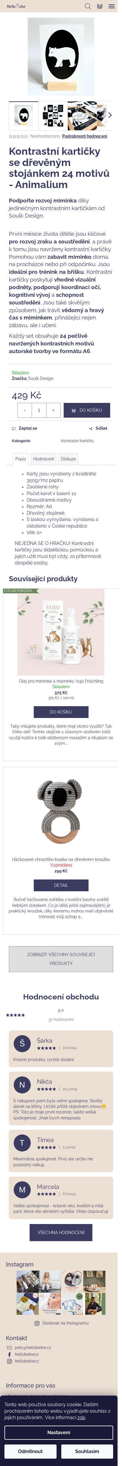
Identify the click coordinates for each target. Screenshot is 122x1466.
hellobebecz (27, 1354)
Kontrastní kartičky (77, 441)
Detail (61, 885)
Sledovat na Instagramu (65, 1323)
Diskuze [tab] (68, 459)
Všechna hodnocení (61, 1232)
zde (81, 1417)
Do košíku (91, 410)
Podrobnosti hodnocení (84, 136)
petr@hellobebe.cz (33, 1347)
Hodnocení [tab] (43, 459)
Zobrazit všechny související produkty (61, 959)
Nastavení (58, 1432)
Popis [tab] (20, 459)
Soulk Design (40, 378)
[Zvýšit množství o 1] (53, 410)
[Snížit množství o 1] (25, 410)
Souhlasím (87, 1451)
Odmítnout (30, 1451)
